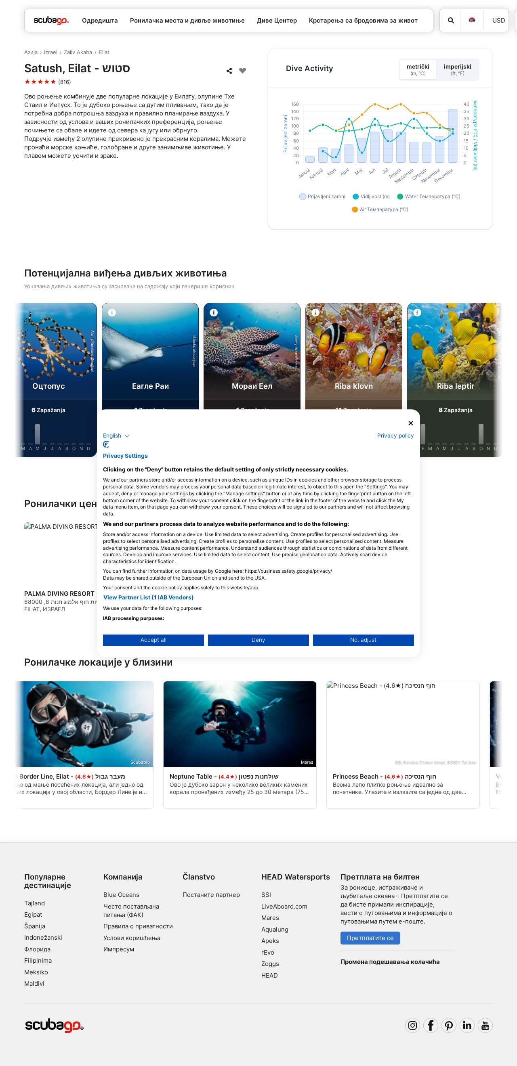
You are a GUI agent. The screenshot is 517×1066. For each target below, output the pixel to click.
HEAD (269, 975)
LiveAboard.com (284, 906)
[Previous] (27, 381)
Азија (31, 52)
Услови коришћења (131, 938)
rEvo (267, 952)
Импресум (118, 949)
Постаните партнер (211, 894)
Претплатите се (370, 938)
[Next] (489, 381)
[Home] (51, 20)
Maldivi (34, 983)
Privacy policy (395, 435)
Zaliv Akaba (78, 52)
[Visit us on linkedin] (467, 1025)
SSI (266, 894)
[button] (116, 436)
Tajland (34, 903)
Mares (270, 917)
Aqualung (274, 929)
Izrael (50, 52)
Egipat (33, 914)
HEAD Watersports (295, 877)
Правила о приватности (138, 926)
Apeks (270, 941)
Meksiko (36, 972)
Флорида (37, 949)
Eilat (104, 52)
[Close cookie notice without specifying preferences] (411, 423)
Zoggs (270, 964)
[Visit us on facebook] (431, 1025)
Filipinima (38, 960)
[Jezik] (471, 20)
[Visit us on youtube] (485, 1025)
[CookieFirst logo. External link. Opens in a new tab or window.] (106, 444)
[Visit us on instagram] (412, 1025)
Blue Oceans (121, 894)
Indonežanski (43, 937)
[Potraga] (450, 20)
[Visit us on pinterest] (449, 1025)
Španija (34, 926)
